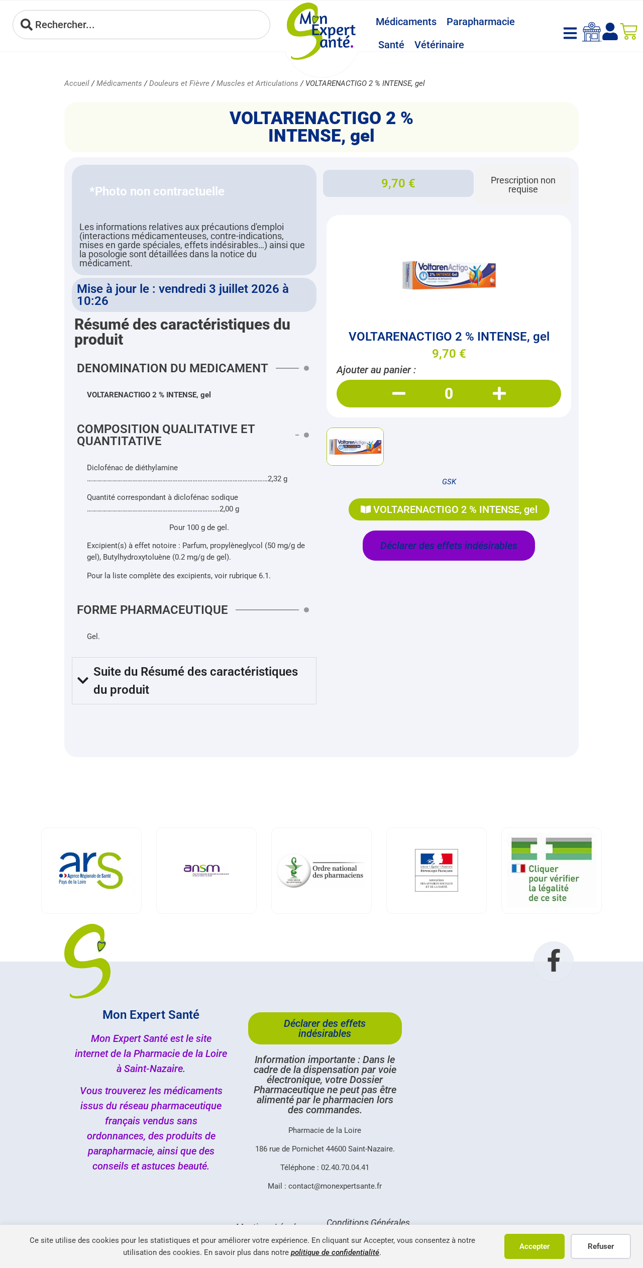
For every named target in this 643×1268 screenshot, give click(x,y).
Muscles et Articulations (257, 83)
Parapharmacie (481, 22)
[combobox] (141, 24)
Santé (391, 45)
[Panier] (628, 31)
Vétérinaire (439, 45)
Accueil (76, 83)
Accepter (534, 1246)
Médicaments (406, 22)
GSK (449, 481)
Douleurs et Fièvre (179, 83)
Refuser (601, 1246)
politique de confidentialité (335, 1252)
